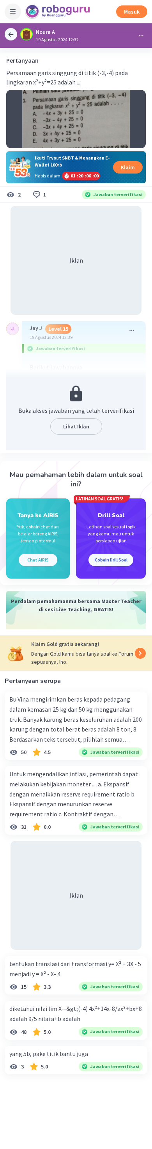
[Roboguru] (58, 12)
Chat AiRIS (38, 560)
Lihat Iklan (76, 426)
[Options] (141, 36)
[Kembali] (11, 34)
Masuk (132, 11)
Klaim (128, 167)
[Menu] (13, 12)
